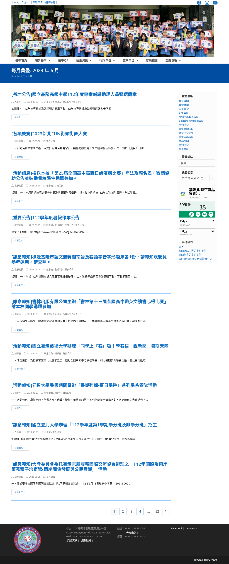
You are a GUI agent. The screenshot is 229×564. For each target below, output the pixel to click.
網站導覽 (50, 2)
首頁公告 (77, 101)
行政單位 (67, 314)
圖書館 (17, 314)
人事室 (17, 101)
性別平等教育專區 (189, 117)
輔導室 (17, 353)
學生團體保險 (186, 129)
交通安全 (184, 124)
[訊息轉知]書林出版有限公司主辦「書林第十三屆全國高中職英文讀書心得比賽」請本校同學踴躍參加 (90, 304)
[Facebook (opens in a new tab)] (199, 3)
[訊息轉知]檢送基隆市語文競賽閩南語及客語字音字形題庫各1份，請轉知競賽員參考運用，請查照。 (89, 259)
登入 (181, 246)
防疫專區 (184, 112)
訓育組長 (18, 141)
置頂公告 (56, 101)
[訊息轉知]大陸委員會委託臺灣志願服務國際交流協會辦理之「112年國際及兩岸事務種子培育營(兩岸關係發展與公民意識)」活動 (89, 466)
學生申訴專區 (186, 137)
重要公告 (67, 101)
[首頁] (12, 76)
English (25, 2)
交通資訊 (72, 540)
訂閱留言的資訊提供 (190, 254)
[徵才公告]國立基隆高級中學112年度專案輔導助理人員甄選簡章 (74, 94)
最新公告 (38, 2)
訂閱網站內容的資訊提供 (192, 250)
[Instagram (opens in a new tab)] (207, 3)
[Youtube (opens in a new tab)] (214, 3)
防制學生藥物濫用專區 (191, 121)
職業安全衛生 (186, 132)
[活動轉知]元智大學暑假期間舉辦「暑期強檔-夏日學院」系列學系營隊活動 (84, 385)
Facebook (176, 528)
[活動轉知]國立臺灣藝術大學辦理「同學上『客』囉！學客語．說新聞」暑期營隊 (90, 346)
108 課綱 (184, 101)
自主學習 (184, 109)
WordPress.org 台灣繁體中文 (195, 258)
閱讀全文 (18, 117)
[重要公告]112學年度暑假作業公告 (45, 217)
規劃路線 (86, 540)
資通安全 (184, 144)
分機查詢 (131, 532)
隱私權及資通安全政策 (206, 559)
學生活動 (48, 353)
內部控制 (184, 141)
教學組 (49, 185)
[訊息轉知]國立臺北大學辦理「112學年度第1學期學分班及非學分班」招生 (84, 425)
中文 (16, 2)
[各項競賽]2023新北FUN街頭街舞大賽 (49, 133)
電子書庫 (184, 149)
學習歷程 (184, 104)
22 (157, 511)
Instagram (191, 528)
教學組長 (18, 185)
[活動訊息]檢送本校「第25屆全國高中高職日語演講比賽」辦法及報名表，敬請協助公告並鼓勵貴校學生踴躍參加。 (90, 175)
